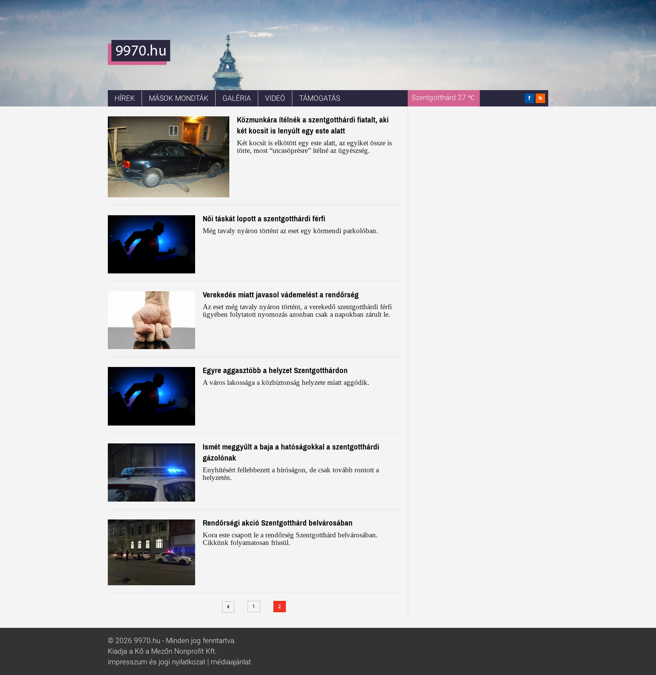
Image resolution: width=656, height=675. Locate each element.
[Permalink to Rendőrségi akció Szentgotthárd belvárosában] (151, 552)
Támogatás (319, 98)
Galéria (236, 98)
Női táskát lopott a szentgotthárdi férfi (264, 218)
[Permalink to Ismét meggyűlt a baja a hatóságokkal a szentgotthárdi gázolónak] (151, 472)
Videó (275, 98)
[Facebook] (529, 98)
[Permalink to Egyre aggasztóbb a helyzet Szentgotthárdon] (151, 396)
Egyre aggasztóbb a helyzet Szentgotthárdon (275, 370)
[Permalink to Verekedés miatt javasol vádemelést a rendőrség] (151, 320)
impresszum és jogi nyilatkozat (156, 662)
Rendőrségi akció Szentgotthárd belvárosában (278, 522)
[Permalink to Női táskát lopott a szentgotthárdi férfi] (151, 244)
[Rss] (540, 98)
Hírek (125, 98)
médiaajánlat (231, 662)
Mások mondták (178, 98)
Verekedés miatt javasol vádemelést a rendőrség (281, 294)
